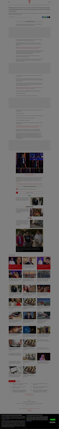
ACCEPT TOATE (53, 419)
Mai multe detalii (7, 419)
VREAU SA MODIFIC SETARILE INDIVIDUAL (52, 422)
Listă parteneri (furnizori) (29, 421)
